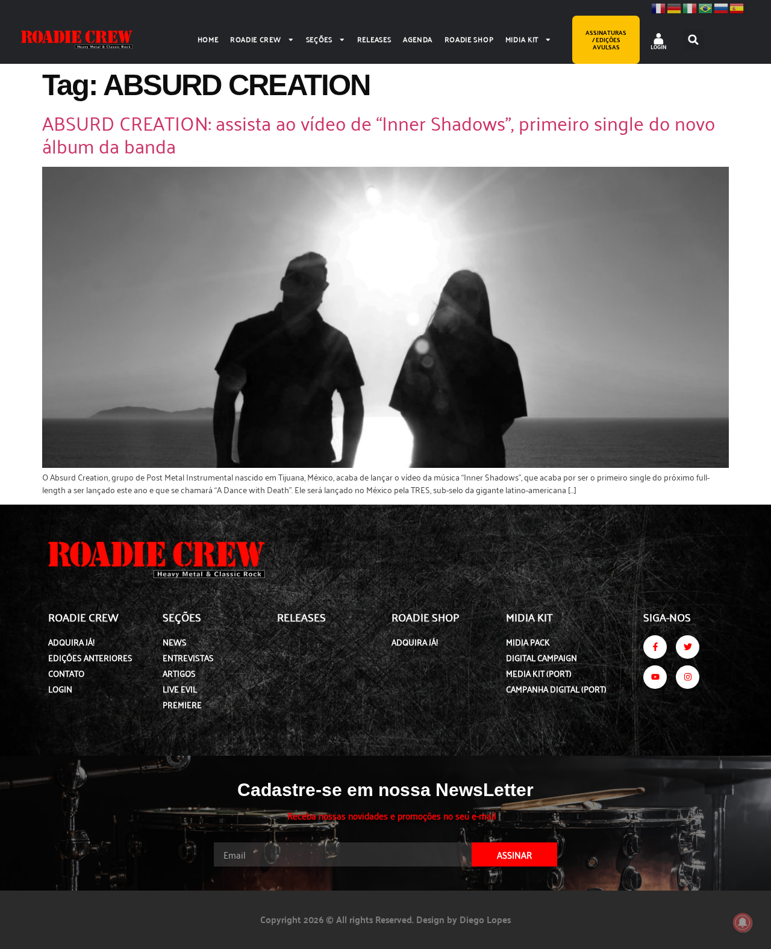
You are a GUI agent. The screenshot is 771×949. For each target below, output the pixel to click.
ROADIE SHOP (469, 39)
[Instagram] (687, 677)
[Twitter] (687, 647)
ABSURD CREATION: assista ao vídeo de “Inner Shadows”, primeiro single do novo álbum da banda (378, 133)
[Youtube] (655, 677)
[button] (693, 39)
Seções (319, 39)
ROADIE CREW (255, 39)
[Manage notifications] (742, 922)
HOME (208, 39)
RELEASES (374, 39)
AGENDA (417, 39)
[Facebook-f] (655, 647)
